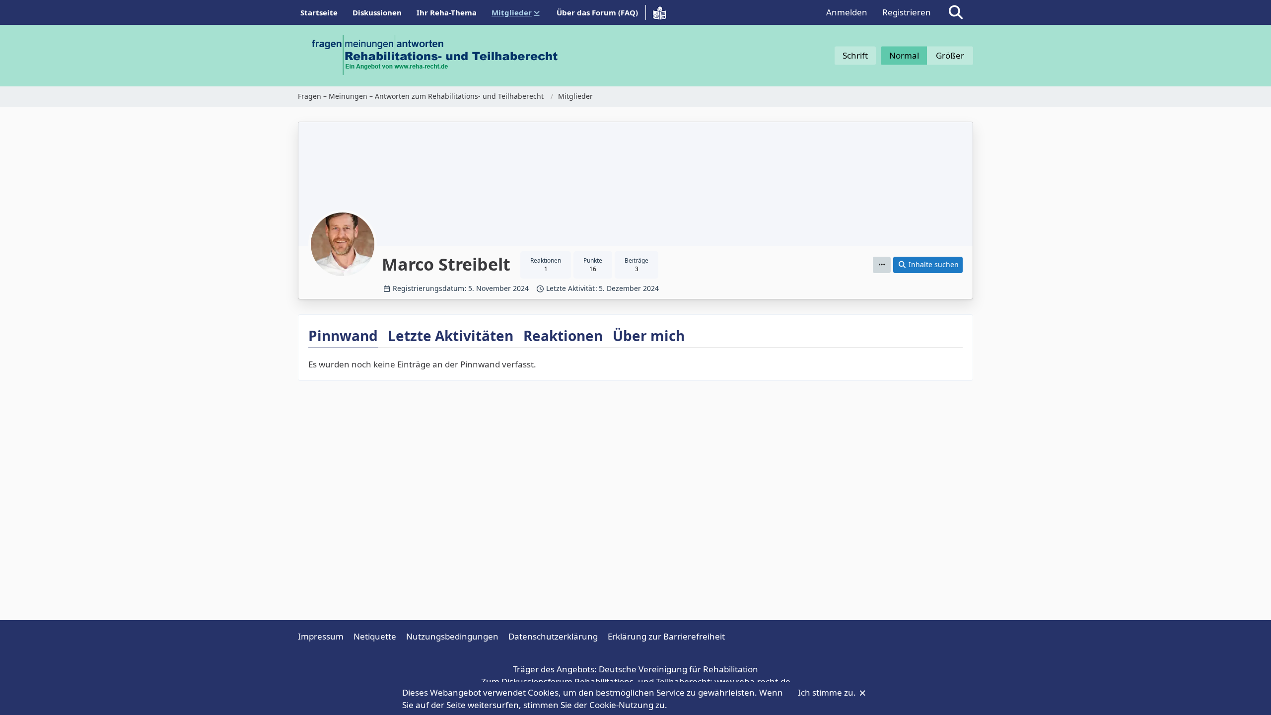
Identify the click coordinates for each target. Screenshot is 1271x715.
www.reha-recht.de (752, 681)
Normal (904, 55)
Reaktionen (563, 335)
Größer (950, 55)
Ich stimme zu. (828, 692)
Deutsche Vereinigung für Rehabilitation (678, 669)
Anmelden (846, 12)
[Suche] (955, 12)
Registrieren (906, 12)
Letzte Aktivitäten (450, 335)
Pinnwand (343, 335)
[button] (882, 265)
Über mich (649, 335)
